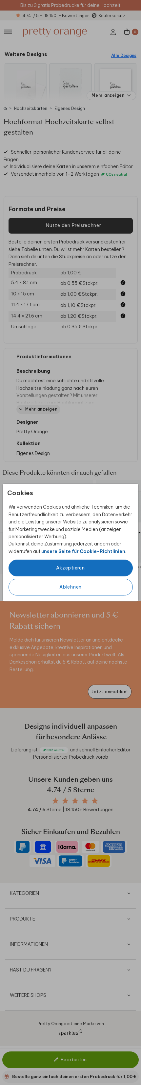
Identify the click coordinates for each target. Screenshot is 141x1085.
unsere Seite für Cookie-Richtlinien (83, 551)
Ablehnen (70, 587)
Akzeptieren (70, 568)
